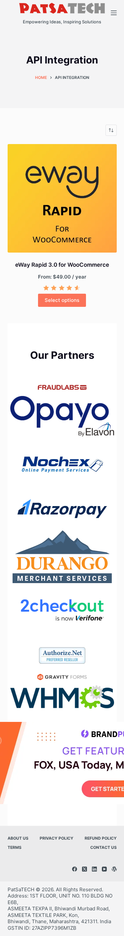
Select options (62, 300)
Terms (14, 847)
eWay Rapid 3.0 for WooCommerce (62, 264)
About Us (18, 838)
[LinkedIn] (94, 869)
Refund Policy (101, 838)
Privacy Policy (56, 838)
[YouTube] (104, 869)
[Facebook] (74, 869)
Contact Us (103, 847)
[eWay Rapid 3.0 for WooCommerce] (62, 198)
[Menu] (114, 13)
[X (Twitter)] (84, 869)
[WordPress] (114, 869)
